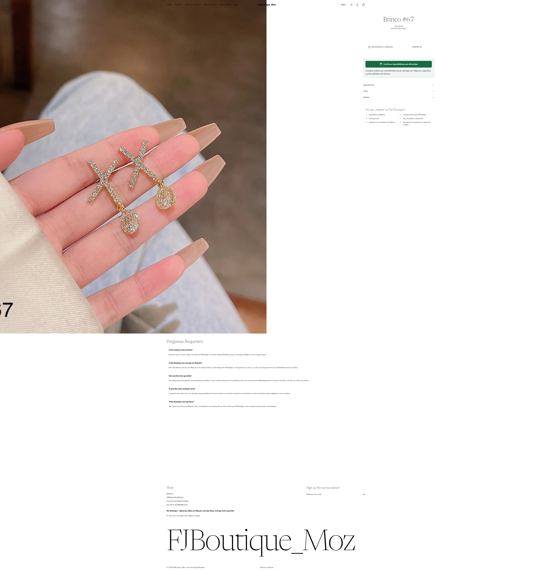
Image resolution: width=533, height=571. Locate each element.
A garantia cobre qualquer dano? (182, 389)
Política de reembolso (177, 505)
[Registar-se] (363, 494)
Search (170, 494)
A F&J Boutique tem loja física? (181, 402)
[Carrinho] (363, 5)
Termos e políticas (266, 567)
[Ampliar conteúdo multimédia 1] (133, 167)
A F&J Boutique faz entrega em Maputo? (185, 363)
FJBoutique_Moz (179, 567)
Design (366, 97)
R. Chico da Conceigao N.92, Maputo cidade (183, 516)
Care (365, 91)
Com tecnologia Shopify (195, 567)
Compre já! (417, 47)
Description (368, 85)
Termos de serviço (175, 497)
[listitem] (235, 5)
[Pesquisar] (351, 5)
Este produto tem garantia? (180, 376)
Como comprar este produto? (181, 350)
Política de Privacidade (177, 501)
